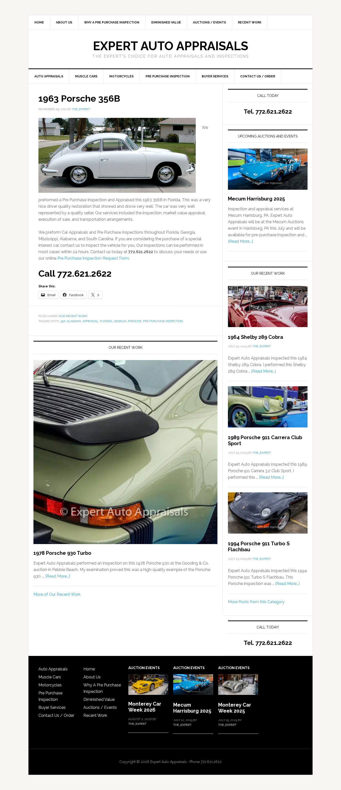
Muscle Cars (49, 677)
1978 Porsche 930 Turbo (62, 553)
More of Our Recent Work (56, 594)
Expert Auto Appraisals (170, 46)
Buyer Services (52, 707)
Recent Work (95, 715)
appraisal (90, 321)
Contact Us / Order (56, 715)
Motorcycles (50, 685)
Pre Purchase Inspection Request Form (93, 258)
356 (62, 321)
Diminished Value (99, 699)
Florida (106, 321)
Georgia (120, 321)
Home (89, 669)
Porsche (135, 321)
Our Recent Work (73, 316)
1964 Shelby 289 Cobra (255, 337)
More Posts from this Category (256, 601)
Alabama (74, 321)
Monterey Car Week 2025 (234, 708)
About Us (92, 677)
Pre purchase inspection (163, 321)
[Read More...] (57, 576)
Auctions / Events (100, 707)
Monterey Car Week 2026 (144, 707)
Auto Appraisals (53, 669)
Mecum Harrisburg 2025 (256, 199)
